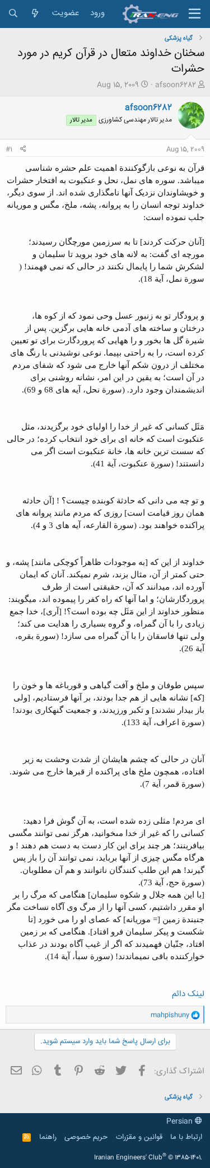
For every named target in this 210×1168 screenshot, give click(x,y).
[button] (194, 14)
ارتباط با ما (186, 1137)
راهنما (48, 1137)
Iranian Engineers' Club (148, 1158)
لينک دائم (188, 994)
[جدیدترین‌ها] (35, 14)
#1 (9, 149)
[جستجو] (13, 14)
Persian (180, 1121)
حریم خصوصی (86, 1137)
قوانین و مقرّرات (139, 1137)
